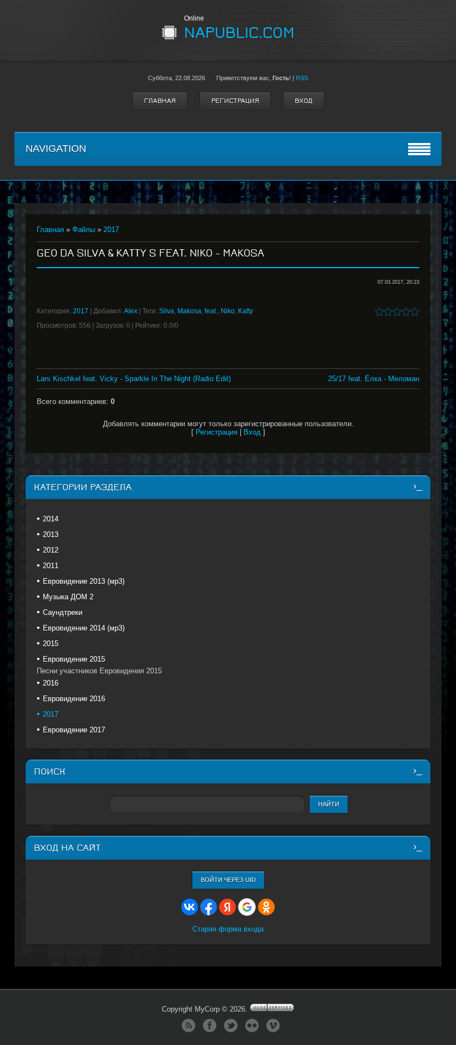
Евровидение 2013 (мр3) (84, 581)
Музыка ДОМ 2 (68, 597)
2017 (111, 229)
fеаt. (211, 311)
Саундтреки (62, 612)
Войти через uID (228, 879)
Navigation (56, 148)
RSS (302, 78)
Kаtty (245, 311)
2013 (50, 534)
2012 (50, 550)
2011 (50, 565)
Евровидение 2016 (74, 698)
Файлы (83, 229)
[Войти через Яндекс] (227, 907)
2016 (50, 683)
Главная (160, 101)
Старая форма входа (228, 929)
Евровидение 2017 (74, 730)
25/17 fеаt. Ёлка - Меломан (373, 378)
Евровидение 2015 (74, 659)
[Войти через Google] (247, 907)
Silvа (166, 311)
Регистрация (235, 101)
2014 (50, 519)
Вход (304, 101)
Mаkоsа (189, 311)
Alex (130, 311)
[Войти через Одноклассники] (266, 907)
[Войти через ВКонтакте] (189, 907)
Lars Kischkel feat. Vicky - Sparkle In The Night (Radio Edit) (134, 378)
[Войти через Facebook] (208, 907)
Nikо (228, 311)
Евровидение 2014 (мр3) (84, 628)
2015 (50, 643)
